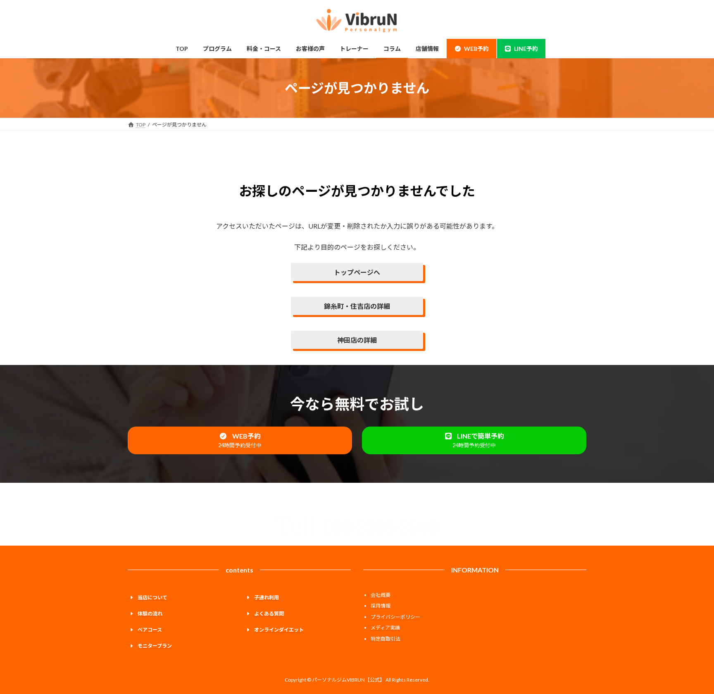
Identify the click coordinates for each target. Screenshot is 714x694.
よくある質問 (269, 614)
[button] (240, 440)
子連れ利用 (266, 597)
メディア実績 (385, 628)
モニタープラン (155, 646)
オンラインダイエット (279, 630)
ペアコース (150, 630)
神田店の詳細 (357, 340)
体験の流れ (150, 614)
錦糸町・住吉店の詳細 (357, 306)
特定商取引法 (385, 639)
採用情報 (380, 606)
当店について (152, 597)
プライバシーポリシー (395, 617)
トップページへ (357, 272)
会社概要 (380, 595)
